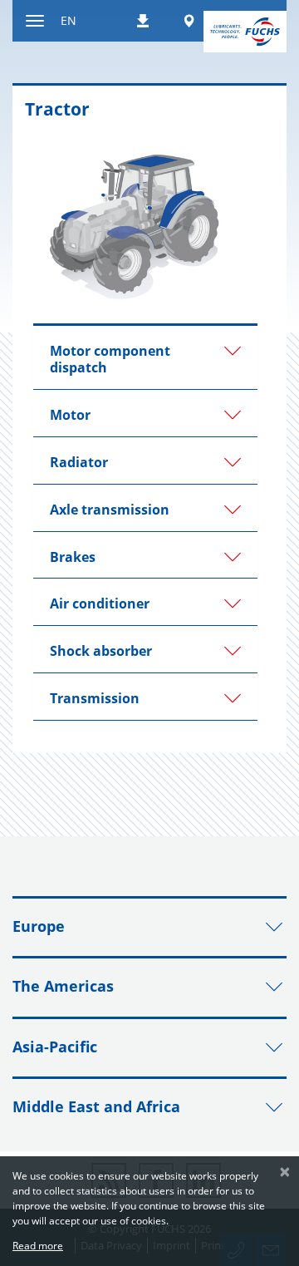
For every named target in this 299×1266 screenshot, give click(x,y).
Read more (37, 1246)
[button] (145, 358)
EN (68, 20)
